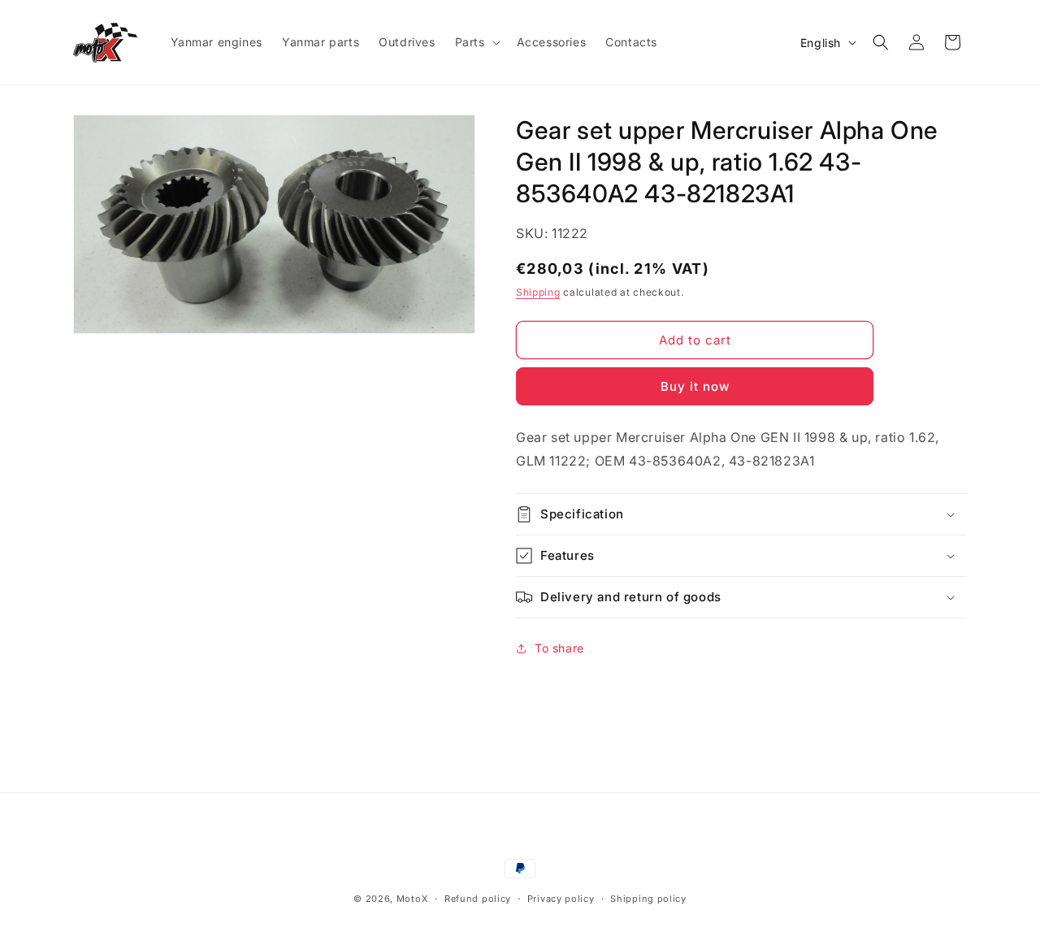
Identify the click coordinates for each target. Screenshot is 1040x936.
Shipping (538, 292)
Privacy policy (561, 898)
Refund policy (477, 898)
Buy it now (695, 386)
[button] (476, 42)
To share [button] (559, 648)
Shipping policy (648, 898)
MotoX (412, 898)
